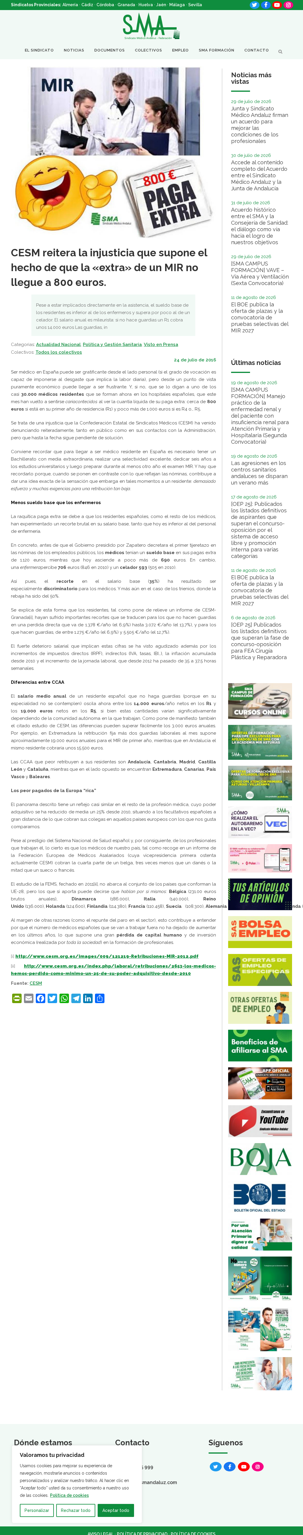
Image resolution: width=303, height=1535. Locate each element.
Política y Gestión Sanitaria (112, 344)
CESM (36, 983)
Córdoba (105, 4)
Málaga (177, 4)
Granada (126, 4)
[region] (77, 1484)
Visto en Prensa (161, 344)
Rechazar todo (76, 1510)
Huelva (145, 4)
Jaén (161, 4)
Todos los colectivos (59, 352)
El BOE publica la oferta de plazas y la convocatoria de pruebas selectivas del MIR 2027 (259, 317)
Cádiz (87, 4)
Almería (70, 4)
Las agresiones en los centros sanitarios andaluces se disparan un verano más (259, 473)
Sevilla (195, 4)
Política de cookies (69, 1495)
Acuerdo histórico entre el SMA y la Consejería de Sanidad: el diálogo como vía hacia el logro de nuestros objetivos (259, 226)
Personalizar (37, 1510)
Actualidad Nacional (58, 344)
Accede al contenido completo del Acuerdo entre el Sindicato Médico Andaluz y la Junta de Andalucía (259, 175)
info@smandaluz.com (152, 1482)
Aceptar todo (115, 1510)
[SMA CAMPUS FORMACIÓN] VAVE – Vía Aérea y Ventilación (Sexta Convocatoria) (260, 273)
